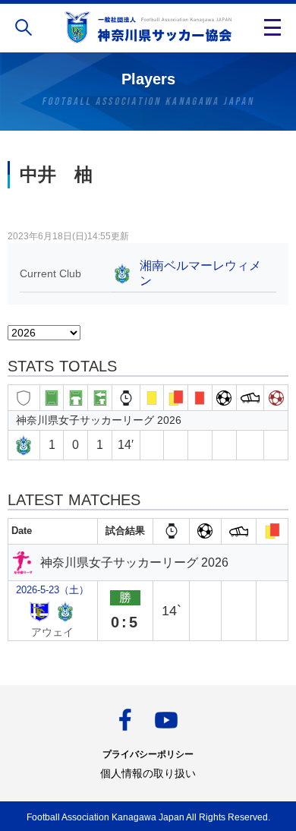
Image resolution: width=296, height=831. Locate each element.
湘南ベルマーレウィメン (200, 273)
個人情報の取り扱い (148, 773)
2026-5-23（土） (52, 590)
